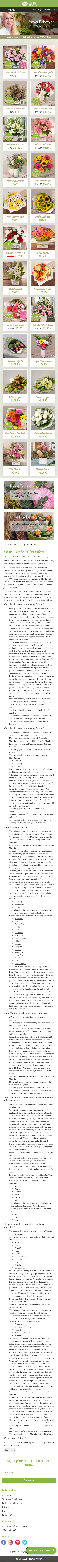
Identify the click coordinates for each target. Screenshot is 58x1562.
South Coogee (20, 963)
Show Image (10, 1450)
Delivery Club (8, 1514)
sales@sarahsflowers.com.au (14, 1526)
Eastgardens (19, 946)
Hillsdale (18, 941)
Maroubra (32, 544)
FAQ (4, 1510)
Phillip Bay (19, 924)
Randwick (19, 918)
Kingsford (19, 952)
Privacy (5, 1506)
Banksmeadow (20, 938)
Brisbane (21, 1048)
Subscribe (29, 1480)
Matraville (19, 935)
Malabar (18, 960)
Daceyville (19, 932)
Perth (28, 1048)
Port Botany (19, 958)
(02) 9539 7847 (48, 9)
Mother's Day (31, 1166)
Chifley (18, 927)
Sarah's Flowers (10, 544)
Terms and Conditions (12, 1499)
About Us (6, 1495)
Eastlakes (18, 929)
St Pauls (18, 949)
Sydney (22, 544)
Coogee (18, 943)
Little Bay (19, 955)
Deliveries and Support (12, 1503)
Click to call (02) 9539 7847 (29, 1558)
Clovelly (18, 921)
